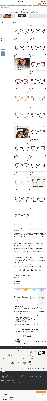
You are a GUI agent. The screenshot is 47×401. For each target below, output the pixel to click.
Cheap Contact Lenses (6, 374)
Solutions (26, 3)
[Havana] (14, 39)
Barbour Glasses (18, 331)
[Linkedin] (25, 348)
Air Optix (17, 375)
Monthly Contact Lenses (10, 372)
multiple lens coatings (26, 276)
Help (34, 3)
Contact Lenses (3, 3)
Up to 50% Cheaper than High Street (3, 358)
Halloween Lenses (21, 374)
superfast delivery (23, 12)
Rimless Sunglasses (21, 388)
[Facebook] (17, 348)
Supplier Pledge (2, 356)
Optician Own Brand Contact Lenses (25, 359)
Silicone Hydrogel (25, 374)
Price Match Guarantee (10, 352)
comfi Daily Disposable (6, 376)
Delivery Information (25, 352)
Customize (40, 394)
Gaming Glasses (20, 382)
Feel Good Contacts (21, 249)
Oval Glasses (16, 381)
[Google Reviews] (18, 364)
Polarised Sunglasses (11, 388)
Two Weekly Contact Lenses (23, 372)
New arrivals (2, 51)
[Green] (14, 174)
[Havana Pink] (14, 224)
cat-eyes (19, 255)
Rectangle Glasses (25, 381)
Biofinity (12, 375)
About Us (23, 357)
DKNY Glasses (23, 331)
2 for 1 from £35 (2, 49)
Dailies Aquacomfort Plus (19, 376)
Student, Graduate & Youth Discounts (10, 354)
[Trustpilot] (13, 364)
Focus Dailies (20, 375)
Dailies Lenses (8, 375)
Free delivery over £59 (6, 5)
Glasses (8, 3)
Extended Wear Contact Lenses (30, 372)
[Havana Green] (30, 140)
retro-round (36, 255)
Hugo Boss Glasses (3, 384)
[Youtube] (23, 348)
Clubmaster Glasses (35, 381)
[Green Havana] (30, 123)
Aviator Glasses (4, 381)
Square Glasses (21, 381)
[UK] (1, 368)
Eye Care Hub (24, 358)
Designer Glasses (15, 382)
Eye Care (30, 3)
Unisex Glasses (13, 380)
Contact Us (24, 351)
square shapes (33, 255)
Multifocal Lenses (12, 373)
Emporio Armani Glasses (34, 331)
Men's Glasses (4, 380)
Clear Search (25, 22)
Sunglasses (13, 3)
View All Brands (26, 375)
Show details (11, 399)
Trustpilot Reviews (2, 351)
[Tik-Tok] (30, 348)
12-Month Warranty (40, 5)
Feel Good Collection (41, 331)
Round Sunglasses (20, 389)
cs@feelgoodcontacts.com (33, 354)
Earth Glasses (28, 331)
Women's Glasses (9, 380)
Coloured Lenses (16, 373)
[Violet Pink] (14, 123)
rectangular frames (25, 255)
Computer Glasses (11, 382)
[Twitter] (19, 348)
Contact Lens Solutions (17, 359)
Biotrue (23, 375)
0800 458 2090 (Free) (33, 351)
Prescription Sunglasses (19, 3)
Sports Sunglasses (16, 388)
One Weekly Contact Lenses (17, 372)
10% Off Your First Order (10, 351)
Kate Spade (21, 22)
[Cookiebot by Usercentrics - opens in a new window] (5, 399)
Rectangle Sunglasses (29, 389)
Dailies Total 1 (14, 376)
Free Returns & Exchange (18, 5)
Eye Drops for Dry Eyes (17, 358)
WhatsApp (32, 352)
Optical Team (24, 356)
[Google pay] (43, 354)
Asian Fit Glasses (41, 382)
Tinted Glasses (37, 382)
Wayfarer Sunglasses (15, 389)
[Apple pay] (43, 352)
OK (40, 392)
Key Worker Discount (10, 355)
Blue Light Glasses (6, 382)
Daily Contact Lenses (5, 372)
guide (37, 257)
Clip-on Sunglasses (26, 388)
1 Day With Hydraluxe (40, 376)
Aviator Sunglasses (5, 389)
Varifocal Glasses (33, 382)
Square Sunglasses (35, 389)
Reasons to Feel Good (3, 352)
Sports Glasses (24, 382)
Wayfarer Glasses (30, 381)
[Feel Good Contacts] (3, 1)
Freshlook (14, 375)
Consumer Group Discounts (11, 356)
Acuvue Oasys (11, 376)
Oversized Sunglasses (31, 388)
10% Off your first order (18, 12)
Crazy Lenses (17, 374)
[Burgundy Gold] (14, 90)
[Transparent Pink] (14, 191)
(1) (2, 29)
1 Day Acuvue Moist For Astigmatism (31, 376)
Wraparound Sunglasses (40, 389)
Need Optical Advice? (43, 1)
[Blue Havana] (30, 157)
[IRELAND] (3, 368)
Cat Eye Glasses (9, 381)
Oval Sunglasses (25, 389)
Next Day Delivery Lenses (12, 374)
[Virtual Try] (27, 25)
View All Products (2, 377)
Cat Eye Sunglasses (10, 389)
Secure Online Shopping (3, 357)
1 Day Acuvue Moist (25, 376)
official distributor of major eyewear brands (26, 307)
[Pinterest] (28, 348)
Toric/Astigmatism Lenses (6, 373)
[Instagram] (21, 348)
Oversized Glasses (28, 382)
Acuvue (6, 375)
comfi (3, 375)
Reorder (40, 3)
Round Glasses (13, 381)
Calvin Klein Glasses (7, 384)
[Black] (30, 39)
